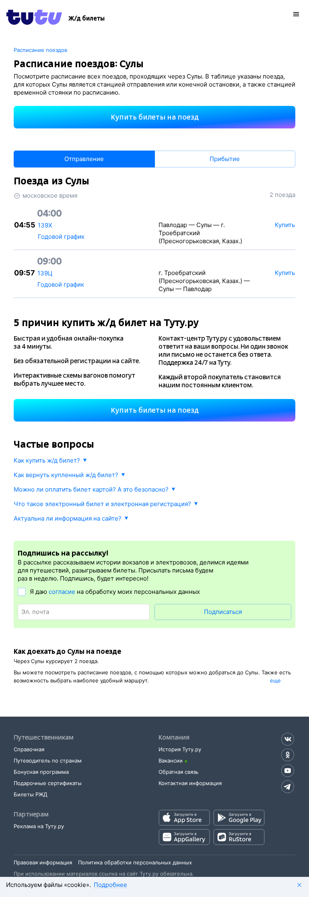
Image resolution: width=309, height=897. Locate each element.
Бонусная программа (41, 772)
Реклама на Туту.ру (39, 826)
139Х (45, 225)
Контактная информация (190, 783)
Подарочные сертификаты (48, 783)
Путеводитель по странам (48, 760)
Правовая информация (43, 862)
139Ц (44, 273)
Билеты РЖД (30, 794)
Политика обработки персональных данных (135, 862)
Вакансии (171, 760)
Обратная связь (178, 772)
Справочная (29, 749)
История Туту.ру (180, 749)
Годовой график (61, 236)
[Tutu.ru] (34, 18)
